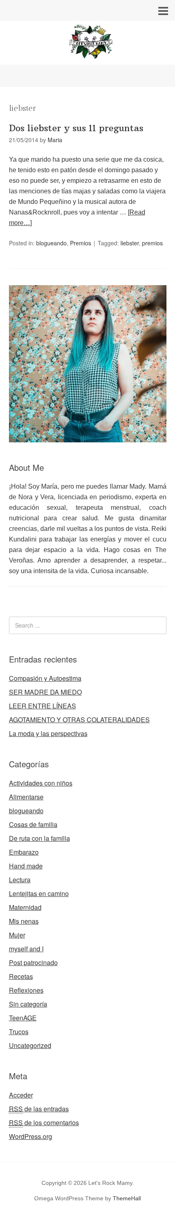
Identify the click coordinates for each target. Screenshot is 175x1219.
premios (152, 243)
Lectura (20, 879)
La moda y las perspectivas (48, 733)
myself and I (26, 948)
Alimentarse (26, 796)
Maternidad (25, 907)
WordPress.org (30, 1136)
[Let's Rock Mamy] (87, 57)
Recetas (21, 976)
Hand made (26, 865)
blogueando (51, 243)
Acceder (21, 1095)
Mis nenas (24, 921)
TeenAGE (23, 1017)
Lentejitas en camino (39, 893)
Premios (80, 243)
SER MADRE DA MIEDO (45, 692)
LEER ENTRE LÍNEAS (42, 705)
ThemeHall (127, 1198)
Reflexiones (26, 990)
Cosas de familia (33, 824)
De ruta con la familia (39, 838)
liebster (129, 243)
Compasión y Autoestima (45, 678)
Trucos (18, 1031)
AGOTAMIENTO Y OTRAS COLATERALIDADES (79, 719)
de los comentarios (44, 1122)
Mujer (17, 935)
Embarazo (24, 852)
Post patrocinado (33, 962)
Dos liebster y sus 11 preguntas (76, 128)
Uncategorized (30, 1045)
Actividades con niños (40, 783)
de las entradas (39, 1108)
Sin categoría (28, 1004)
